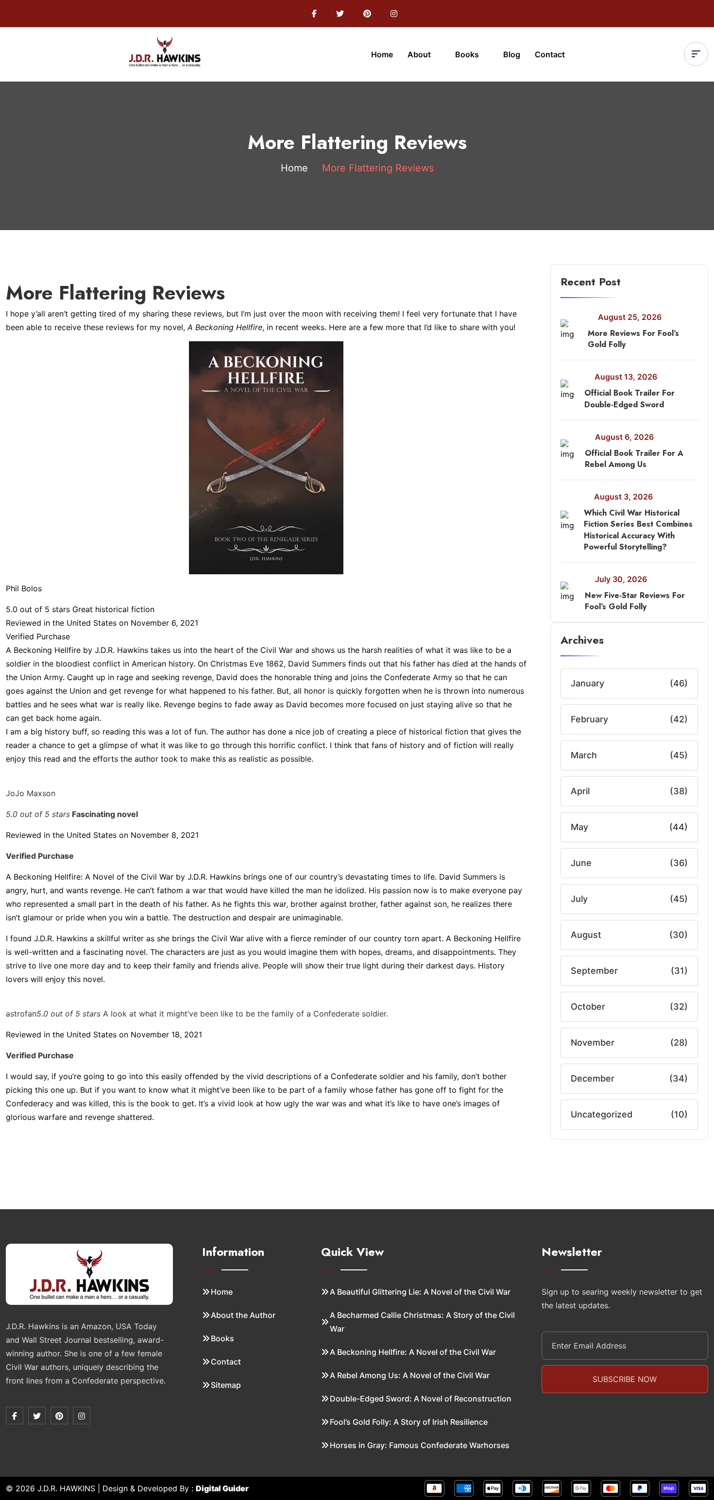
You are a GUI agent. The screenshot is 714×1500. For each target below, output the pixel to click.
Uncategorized (601, 1114)
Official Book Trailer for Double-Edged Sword (629, 398)
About (420, 54)
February (589, 719)
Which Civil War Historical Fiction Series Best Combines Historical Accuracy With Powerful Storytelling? (638, 529)
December (592, 1078)
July (579, 899)
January (587, 683)
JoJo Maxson (30, 793)
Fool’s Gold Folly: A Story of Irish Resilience (409, 1422)
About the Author (243, 1315)
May (579, 827)
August (586, 935)
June (581, 863)
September (594, 971)
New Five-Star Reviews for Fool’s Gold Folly (635, 601)
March (584, 755)
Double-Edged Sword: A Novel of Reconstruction (420, 1398)
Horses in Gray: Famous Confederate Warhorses (420, 1445)
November (592, 1042)
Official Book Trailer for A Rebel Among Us (634, 459)
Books (468, 54)
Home (382, 54)
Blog (511, 54)
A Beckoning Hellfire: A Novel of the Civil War (413, 1352)
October (588, 1006)
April (580, 791)
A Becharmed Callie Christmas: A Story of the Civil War (422, 1321)
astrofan (21, 1013)
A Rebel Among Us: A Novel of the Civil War (410, 1375)
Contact (550, 54)
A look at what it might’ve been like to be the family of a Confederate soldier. (212, 1013)
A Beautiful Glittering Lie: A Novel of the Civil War (420, 1292)
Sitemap (226, 1385)
